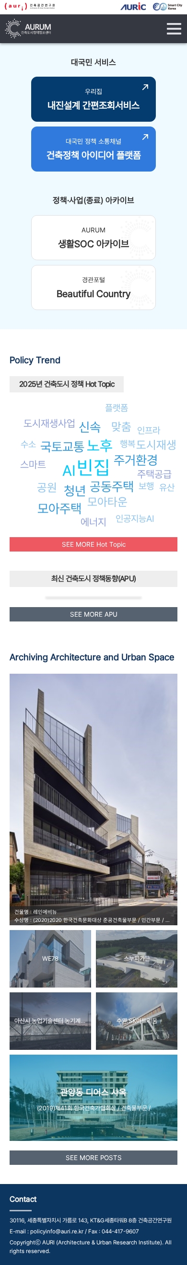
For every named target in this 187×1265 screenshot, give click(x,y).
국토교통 (62, 446)
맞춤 (121, 427)
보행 (146, 486)
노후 (100, 445)
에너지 (93, 522)
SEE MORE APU (93, 614)
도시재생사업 (49, 423)
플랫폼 (116, 407)
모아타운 (107, 502)
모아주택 (59, 508)
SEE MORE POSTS (94, 1158)
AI (69, 470)
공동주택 (112, 486)
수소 (28, 444)
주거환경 (136, 460)
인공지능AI (135, 518)
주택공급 (154, 474)
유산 (167, 487)
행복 (127, 443)
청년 (75, 490)
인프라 (148, 430)
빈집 (93, 467)
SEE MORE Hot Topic (94, 544)
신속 (90, 427)
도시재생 (156, 445)
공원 (47, 487)
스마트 (33, 465)
